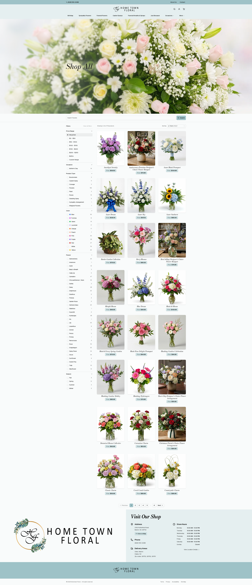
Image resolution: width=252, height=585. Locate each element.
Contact (182, 2)
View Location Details (191, 549)
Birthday (70, 15)
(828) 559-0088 (73, 2)
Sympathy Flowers (85, 15)
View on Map (141, 534)
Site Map (183, 582)
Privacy (168, 582)
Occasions (168, 15)
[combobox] (176, 125)
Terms (162, 582)
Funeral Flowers (102, 15)
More (181, 15)
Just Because (155, 15)
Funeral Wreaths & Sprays (136, 15)
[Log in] (179, 9)
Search (182, 118)
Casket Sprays (118, 15)
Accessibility (175, 582)
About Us (173, 2)
